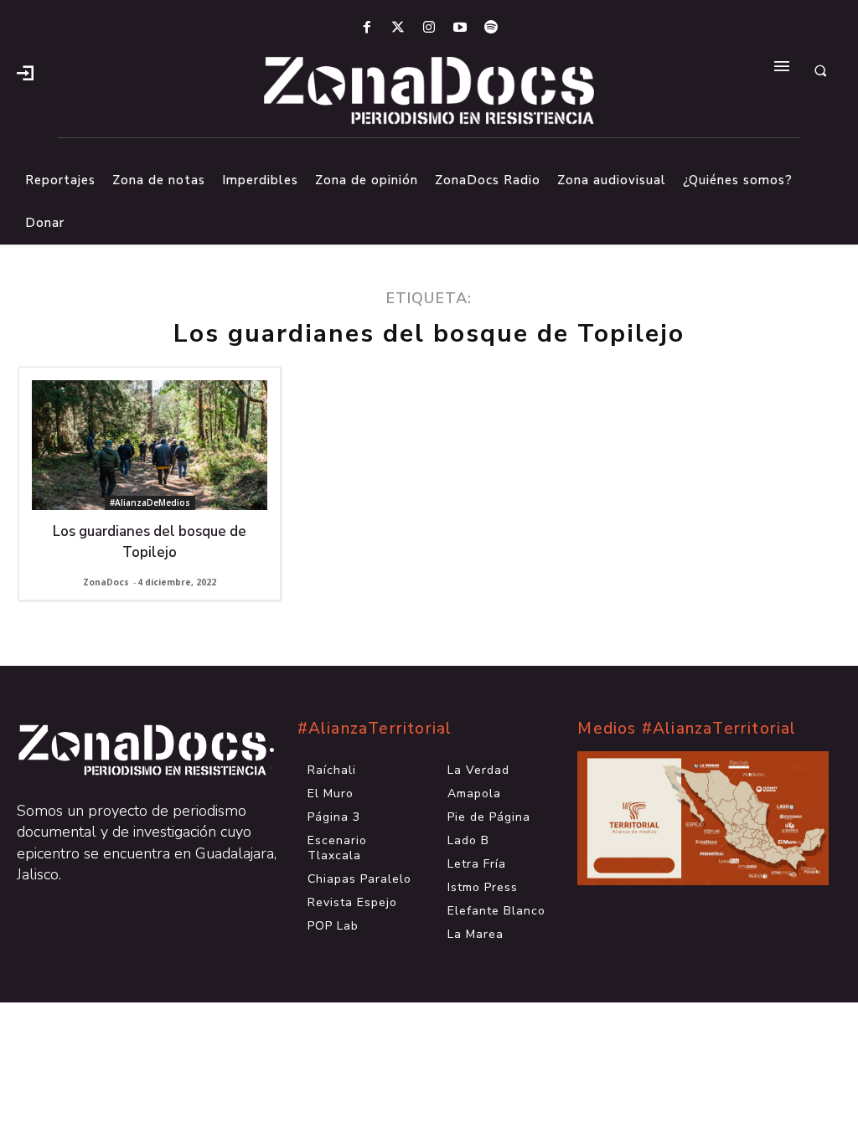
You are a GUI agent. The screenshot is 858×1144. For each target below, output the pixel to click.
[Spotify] (491, 28)
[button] (820, 71)
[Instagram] (428, 28)
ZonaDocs (106, 582)
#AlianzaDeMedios (150, 502)
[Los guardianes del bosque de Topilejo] (149, 445)
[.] (25, 71)
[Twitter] (397, 28)
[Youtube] (460, 28)
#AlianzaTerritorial (374, 728)
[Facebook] (366, 28)
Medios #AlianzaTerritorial (686, 728)
